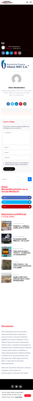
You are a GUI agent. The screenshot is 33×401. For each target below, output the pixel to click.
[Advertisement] (16, 24)
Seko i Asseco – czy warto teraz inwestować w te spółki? (22, 265)
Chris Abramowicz (14, 46)
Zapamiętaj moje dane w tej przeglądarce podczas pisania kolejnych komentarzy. (17, 163)
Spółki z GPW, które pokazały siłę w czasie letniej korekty (21, 278)
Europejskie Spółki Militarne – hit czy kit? (21, 240)
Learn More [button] (18, 397)
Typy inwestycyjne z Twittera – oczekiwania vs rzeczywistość (21, 252)
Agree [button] (27, 396)
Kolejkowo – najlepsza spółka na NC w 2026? (21, 227)
